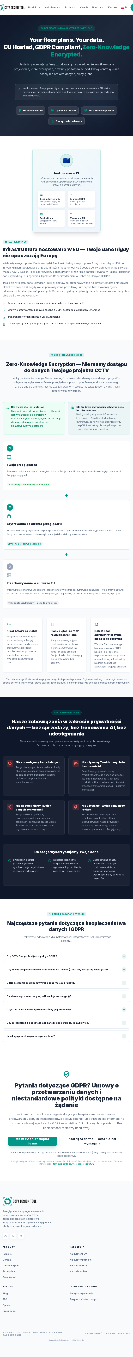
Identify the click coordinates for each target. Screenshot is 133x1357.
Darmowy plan (11, 1265)
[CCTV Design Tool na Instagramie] (13, 1236)
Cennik (84, 7)
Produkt (34, 7)
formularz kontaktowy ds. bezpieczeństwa (73, 1164)
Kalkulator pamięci (80, 1259)
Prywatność (93, 1333)
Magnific (80, 1340)
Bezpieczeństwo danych (84, 1299)
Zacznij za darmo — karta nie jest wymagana (92, 1141)
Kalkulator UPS (78, 1265)
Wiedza (98, 7)
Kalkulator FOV (78, 1253)
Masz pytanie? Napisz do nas (32, 1141)
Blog (5, 1293)
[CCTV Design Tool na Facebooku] (5, 1236)
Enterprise (9, 1271)
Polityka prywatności (82, 1293)
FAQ (5, 1299)
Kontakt (112, 7)
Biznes (70, 7)
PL (126, 7)
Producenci (9, 1311)
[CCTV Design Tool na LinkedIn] (21, 1236)
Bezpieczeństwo (118, 1333)
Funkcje (7, 1253)
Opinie (6, 1305)
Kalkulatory (53, 7)
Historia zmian (78, 1271)
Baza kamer (9, 1277)
